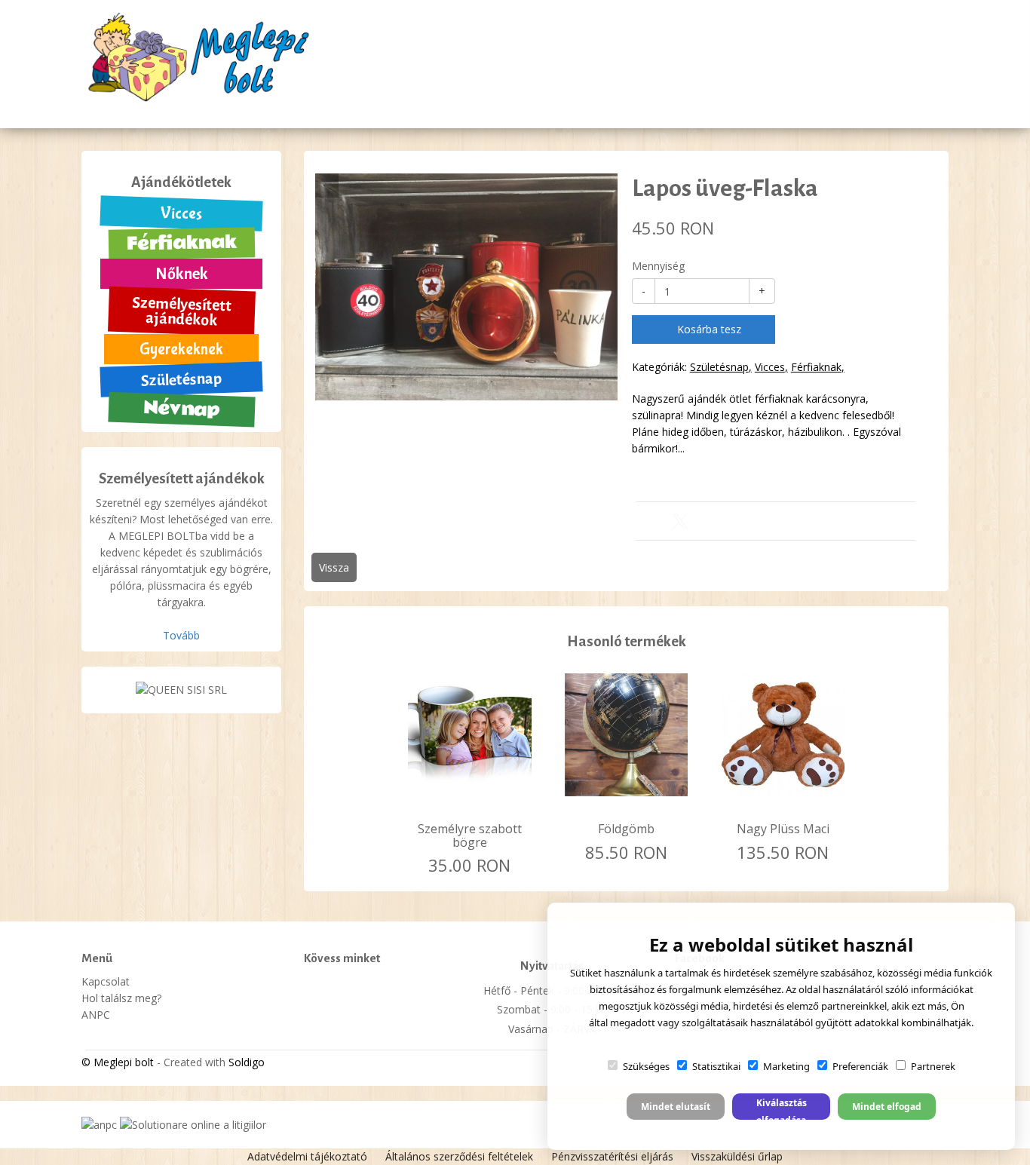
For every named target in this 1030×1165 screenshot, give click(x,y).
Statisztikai (716, 1066)
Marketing (786, 1066)
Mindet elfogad (886, 1106)
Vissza (334, 567)
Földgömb (626, 828)
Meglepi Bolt (496, 61)
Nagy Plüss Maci (783, 828)
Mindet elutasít (675, 1106)
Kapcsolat (764, 61)
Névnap (181, 409)
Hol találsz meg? (593, 61)
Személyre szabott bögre (470, 835)
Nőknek (181, 273)
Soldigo (246, 1062)
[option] (466, 286)
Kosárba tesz (707, 329)
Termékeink (688, 61)
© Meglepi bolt (117, 1062)
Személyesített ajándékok (182, 311)
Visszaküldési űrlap (737, 1156)
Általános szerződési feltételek (459, 1156)
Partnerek (933, 1066)
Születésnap (181, 379)
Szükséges (646, 1066)
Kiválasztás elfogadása (781, 1108)
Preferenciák (860, 1066)
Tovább (181, 635)
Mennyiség (658, 266)
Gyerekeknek (181, 349)
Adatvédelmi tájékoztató (307, 1156)
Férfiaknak (181, 243)
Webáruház (313, 109)
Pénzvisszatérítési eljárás (612, 1156)
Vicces (182, 213)
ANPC (95, 1014)
